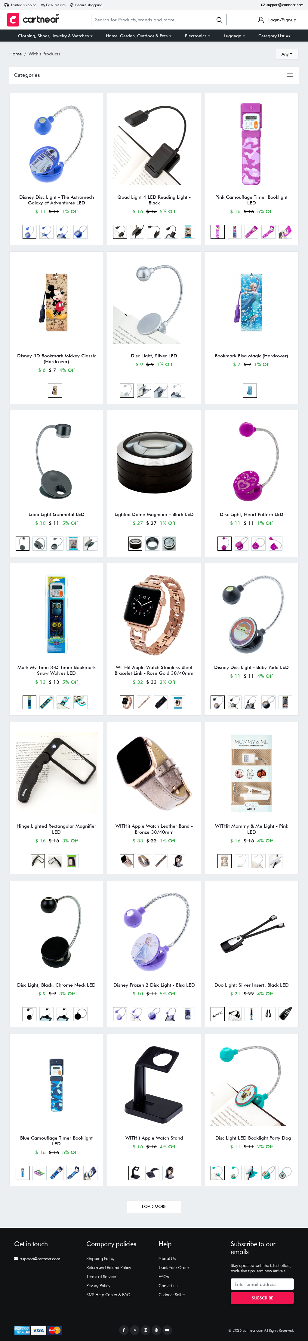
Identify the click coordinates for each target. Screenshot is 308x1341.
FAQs (163, 1276)
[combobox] (287, 54)
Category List (272, 36)
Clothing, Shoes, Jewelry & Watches (53, 36)
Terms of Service (101, 1276)
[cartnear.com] (33, 19)
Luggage (232, 36)
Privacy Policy (98, 1285)
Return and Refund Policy (108, 1267)
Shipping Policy (100, 1258)
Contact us (168, 1285)
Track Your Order (174, 1267)
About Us (167, 1258)
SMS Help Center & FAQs (109, 1294)
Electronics (195, 36)
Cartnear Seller (172, 1294)
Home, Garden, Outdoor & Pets (137, 36)
